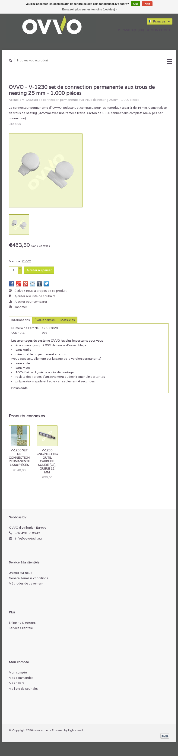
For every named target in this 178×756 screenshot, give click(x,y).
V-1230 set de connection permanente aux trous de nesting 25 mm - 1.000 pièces (80, 100)
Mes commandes (21, 678)
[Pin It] (25, 283)
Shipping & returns (22, 623)
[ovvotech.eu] (58, 25)
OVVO (26, 261)
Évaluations (45, 320)
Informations (20, 320)
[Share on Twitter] (46, 283)
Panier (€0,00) (133, 30)
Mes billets (16, 683)
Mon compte (161, 30)
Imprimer (20, 307)
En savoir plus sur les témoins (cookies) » (89, 9)
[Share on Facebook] (11, 283)
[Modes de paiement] (164, 736)
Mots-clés (67, 320)
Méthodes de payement (26, 583)
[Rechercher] (10, 60)
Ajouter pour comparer (30, 302)
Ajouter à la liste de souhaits (34, 296)
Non (147, 4)
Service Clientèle (21, 628)
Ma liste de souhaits (23, 689)
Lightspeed (75, 730)
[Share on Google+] (18, 283)
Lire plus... (16, 124)
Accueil (14, 100)
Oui (135, 4)
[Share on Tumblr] (39, 283)
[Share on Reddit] (32, 283)
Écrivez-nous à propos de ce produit (40, 291)
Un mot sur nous (20, 573)
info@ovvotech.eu (28, 538)
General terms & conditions (28, 578)
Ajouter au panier (39, 270)
